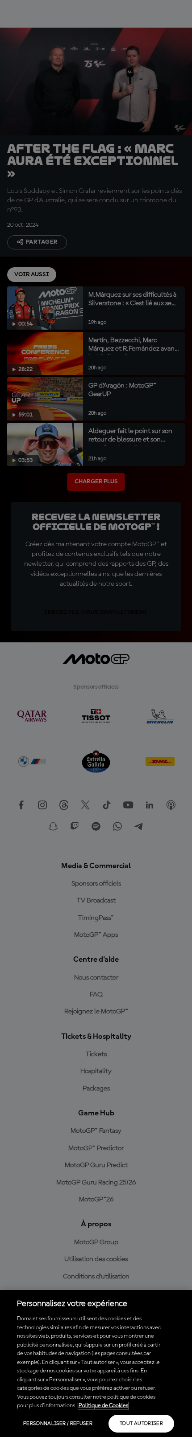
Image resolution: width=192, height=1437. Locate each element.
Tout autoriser (141, 1423)
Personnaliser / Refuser (57, 1423)
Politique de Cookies (103, 1405)
